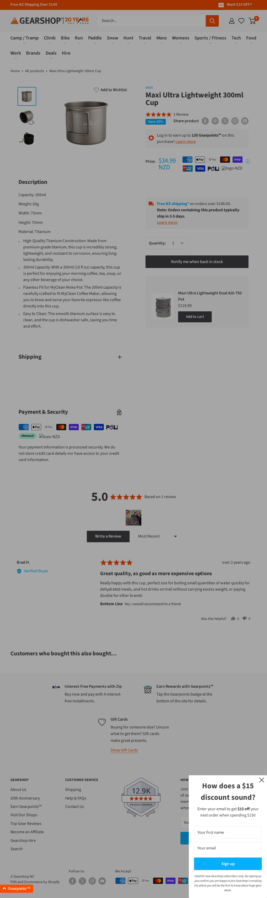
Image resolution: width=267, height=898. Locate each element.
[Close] (261, 780)
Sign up (228, 864)
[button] (16, 889)
